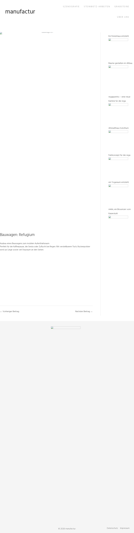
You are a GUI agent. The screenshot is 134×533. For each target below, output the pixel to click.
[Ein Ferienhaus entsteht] (118, 40)
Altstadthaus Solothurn (118, 128)
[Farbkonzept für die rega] (118, 159)
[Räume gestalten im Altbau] (118, 67)
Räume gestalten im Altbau (120, 63)
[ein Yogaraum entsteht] (118, 186)
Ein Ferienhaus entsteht (118, 36)
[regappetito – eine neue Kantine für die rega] (118, 105)
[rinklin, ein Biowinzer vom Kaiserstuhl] (118, 217)
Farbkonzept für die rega (119, 155)
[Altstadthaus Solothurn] (118, 132)
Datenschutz (112, 528)
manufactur (20, 12)
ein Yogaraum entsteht (118, 182)
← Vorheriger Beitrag (9, 311)
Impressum (125, 528)
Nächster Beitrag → (84, 311)
